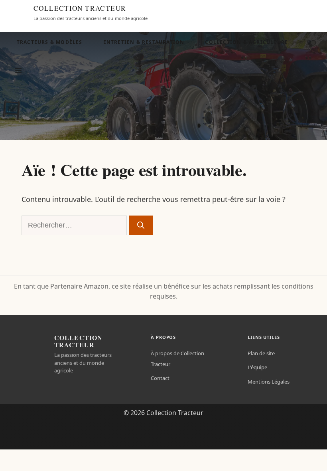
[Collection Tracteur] (18, 13)
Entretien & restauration (144, 42)
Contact (160, 378)
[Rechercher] (141, 225)
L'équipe (257, 367)
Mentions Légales (269, 381)
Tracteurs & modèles (50, 42)
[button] (309, 42)
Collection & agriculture (246, 42)
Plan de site (261, 353)
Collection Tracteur (79, 8)
